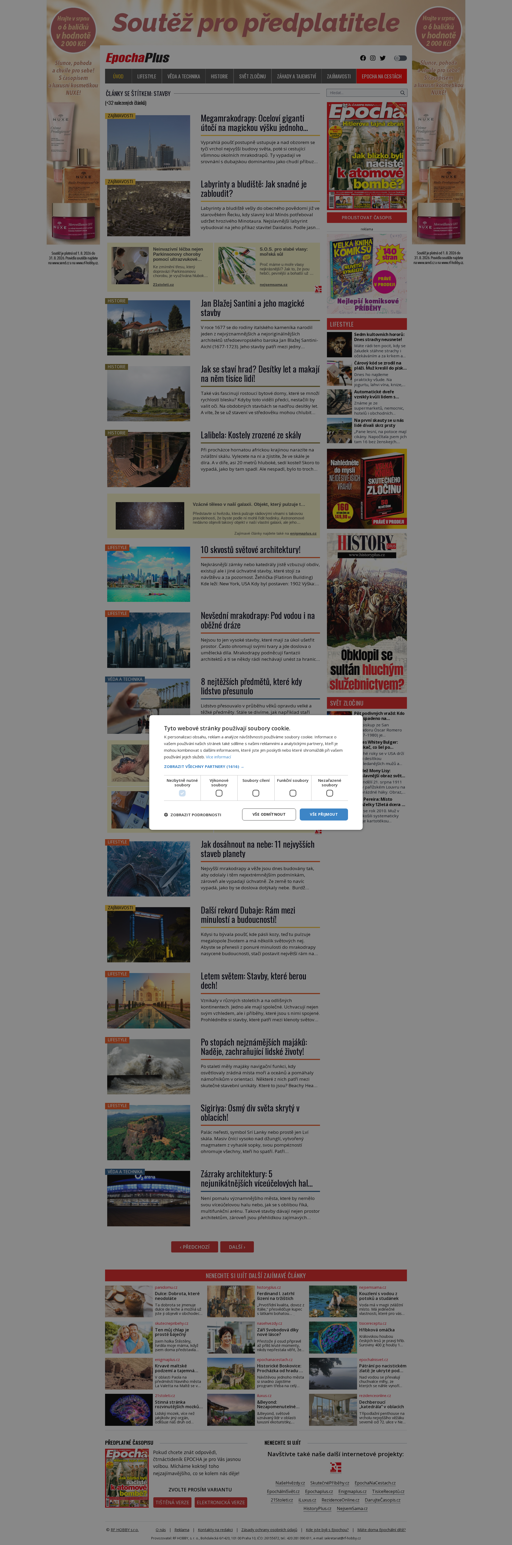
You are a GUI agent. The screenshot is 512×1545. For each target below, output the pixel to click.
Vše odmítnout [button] (269, 814)
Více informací (218, 756)
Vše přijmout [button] (324, 814)
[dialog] (256, 772)
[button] (256, 766)
